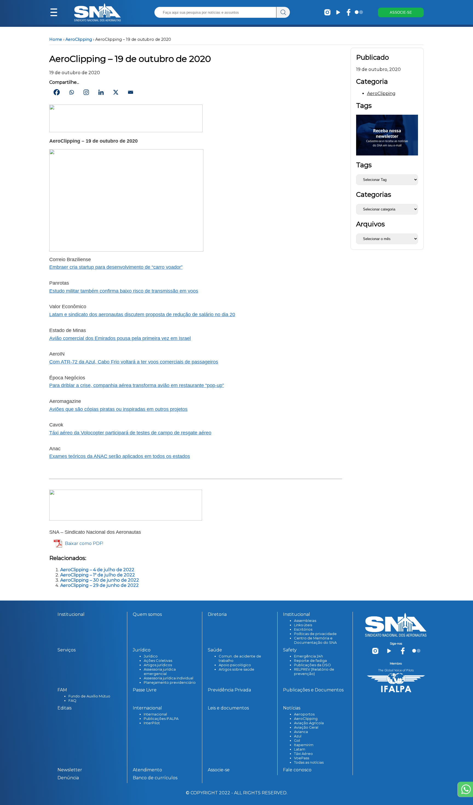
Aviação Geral (306, 727)
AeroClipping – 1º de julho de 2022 (97, 575)
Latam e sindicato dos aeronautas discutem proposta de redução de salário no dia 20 (142, 314)
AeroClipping (78, 39)
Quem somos (147, 614)
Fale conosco (297, 769)
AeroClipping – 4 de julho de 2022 (97, 569)
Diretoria (217, 614)
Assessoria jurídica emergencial (160, 671)
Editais (64, 708)
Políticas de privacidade (315, 633)
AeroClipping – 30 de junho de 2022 (99, 580)
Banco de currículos (155, 777)
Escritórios (303, 629)
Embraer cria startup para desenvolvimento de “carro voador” (116, 267)
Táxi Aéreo (303, 753)
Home (55, 39)
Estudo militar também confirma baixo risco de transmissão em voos (123, 291)
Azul (297, 736)
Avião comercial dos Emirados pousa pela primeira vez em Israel (120, 338)
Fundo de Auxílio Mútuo (89, 696)
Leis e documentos (228, 708)
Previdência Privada (229, 690)
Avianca (301, 731)
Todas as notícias (309, 762)
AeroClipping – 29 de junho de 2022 (99, 585)
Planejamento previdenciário (170, 682)
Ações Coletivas (158, 660)
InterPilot (152, 723)
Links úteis (303, 625)
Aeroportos (304, 714)
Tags (364, 165)
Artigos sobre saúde (236, 669)
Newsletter (69, 769)
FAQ (72, 700)
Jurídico (151, 656)
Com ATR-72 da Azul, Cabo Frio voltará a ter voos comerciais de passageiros (133, 362)
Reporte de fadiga (310, 660)
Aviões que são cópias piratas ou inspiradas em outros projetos (118, 409)
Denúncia (68, 777)
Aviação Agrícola (309, 723)
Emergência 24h (308, 656)
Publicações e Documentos (313, 690)
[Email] (130, 92)
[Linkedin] (101, 92)
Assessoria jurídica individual (168, 678)
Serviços (66, 650)
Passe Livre (145, 690)
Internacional (155, 714)
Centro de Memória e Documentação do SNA (315, 640)
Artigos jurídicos (158, 665)
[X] (116, 92)
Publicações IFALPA (161, 718)
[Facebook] (57, 92)
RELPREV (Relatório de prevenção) (314, 671)
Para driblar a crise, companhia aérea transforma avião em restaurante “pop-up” (136, 385)
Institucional (71, 614)
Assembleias (305, 620)
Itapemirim (303, 745)
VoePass (301, 758)
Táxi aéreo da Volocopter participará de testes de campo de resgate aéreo (130, 432)
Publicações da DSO (312, 665)
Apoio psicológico (235, 665)
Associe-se (219, 769)
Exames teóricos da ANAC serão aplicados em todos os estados (119, 456)
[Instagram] (86, 92)
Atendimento (147, 769)
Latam (299, 749)
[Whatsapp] (71, 92)
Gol (297, 740)
